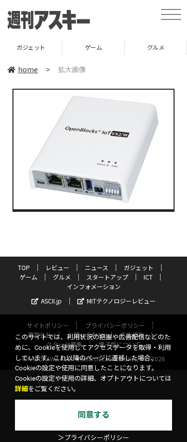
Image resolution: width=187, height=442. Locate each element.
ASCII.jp (51, 300)
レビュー (57, 267)
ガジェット (30, 47)
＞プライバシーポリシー (93, 438)
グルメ (156, 47)
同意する (94, 415)
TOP (24, 267)
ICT (148, 277)
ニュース (96, 267)
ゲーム (93, 47)
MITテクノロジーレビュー (121, 300)
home (28, 69)
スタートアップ (107, 277)
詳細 (21, 389)
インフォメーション (94, 286)
